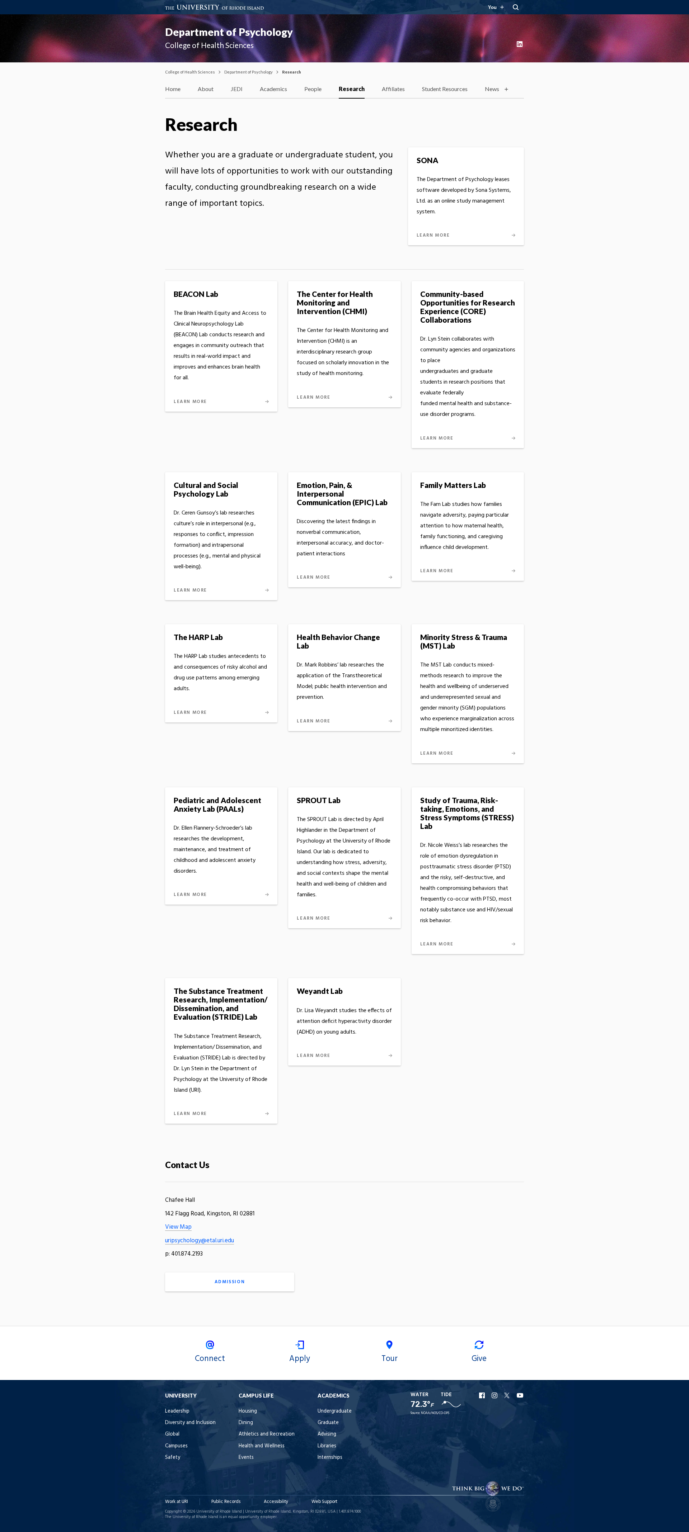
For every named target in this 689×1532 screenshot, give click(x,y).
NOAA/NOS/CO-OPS (435, 1413)
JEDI (237, 88)
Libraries (327, 1446)
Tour (389, 1358)
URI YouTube (520, 1395)
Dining (246, 1423)
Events (246, 1457)
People (313, 88)
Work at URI (176, 1501)
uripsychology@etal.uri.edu (199, 1241)
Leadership (177, 1411)
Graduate (328, 1423)
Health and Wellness (262, 1446)
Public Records (225, 1501)
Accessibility (276, 1501)
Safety (172, 1457)
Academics (273, 88)
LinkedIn (520, 44)
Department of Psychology (229, 32)
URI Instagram (495, 1395)
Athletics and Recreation (267, 1434)
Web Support (324, 1501)
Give (479, 1358)
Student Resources (445, 88)
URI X (507, 1395)
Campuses (176, 1446)
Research (352, 88)
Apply (299, 1358)
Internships (330, 1457)
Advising (327, 1434)
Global (172, 1434)
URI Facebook (482, 1395)
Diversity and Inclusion (190, 1423)
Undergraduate (335, 1411)
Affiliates (393, 88)
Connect (210, 1358)
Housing (248, 1411)
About (206, 88)
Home (173, 88)
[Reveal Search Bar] (515, 7)
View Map (178, 1227)
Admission (230, 1282)
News (492, 88)
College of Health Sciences (190, 72)
